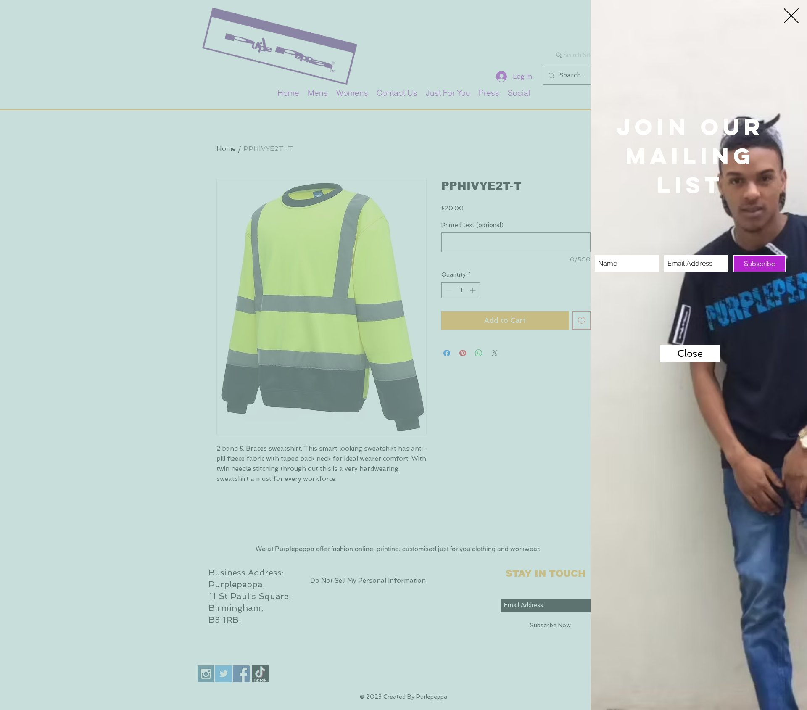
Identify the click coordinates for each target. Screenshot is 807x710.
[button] (791, 15)
